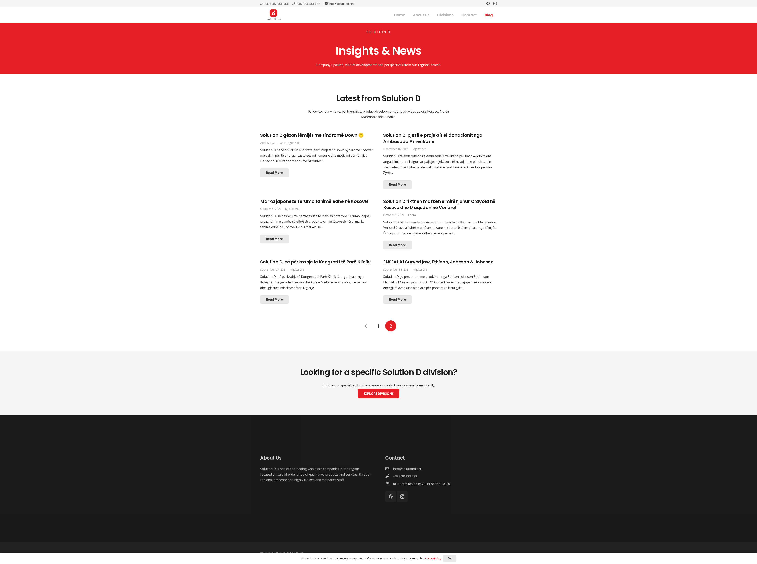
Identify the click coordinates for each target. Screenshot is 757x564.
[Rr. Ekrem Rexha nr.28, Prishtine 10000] (389, 484)
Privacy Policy (433, 558)
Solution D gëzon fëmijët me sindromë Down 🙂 (312, 135)
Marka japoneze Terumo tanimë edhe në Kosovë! (314, 201)
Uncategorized (289, 143)
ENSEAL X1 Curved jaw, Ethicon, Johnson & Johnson (438, 262)
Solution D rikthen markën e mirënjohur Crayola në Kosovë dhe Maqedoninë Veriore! (439, 204)
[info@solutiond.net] (389, 469)
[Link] (273, 15)
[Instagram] (495, 4)
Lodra (412, 215)
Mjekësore (419, 149)
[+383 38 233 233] (389, 476)
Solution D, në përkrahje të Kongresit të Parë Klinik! (315, 262)
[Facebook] (488, 3)
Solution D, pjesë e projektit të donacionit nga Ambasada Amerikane (433, 138)
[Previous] (366, 325)
